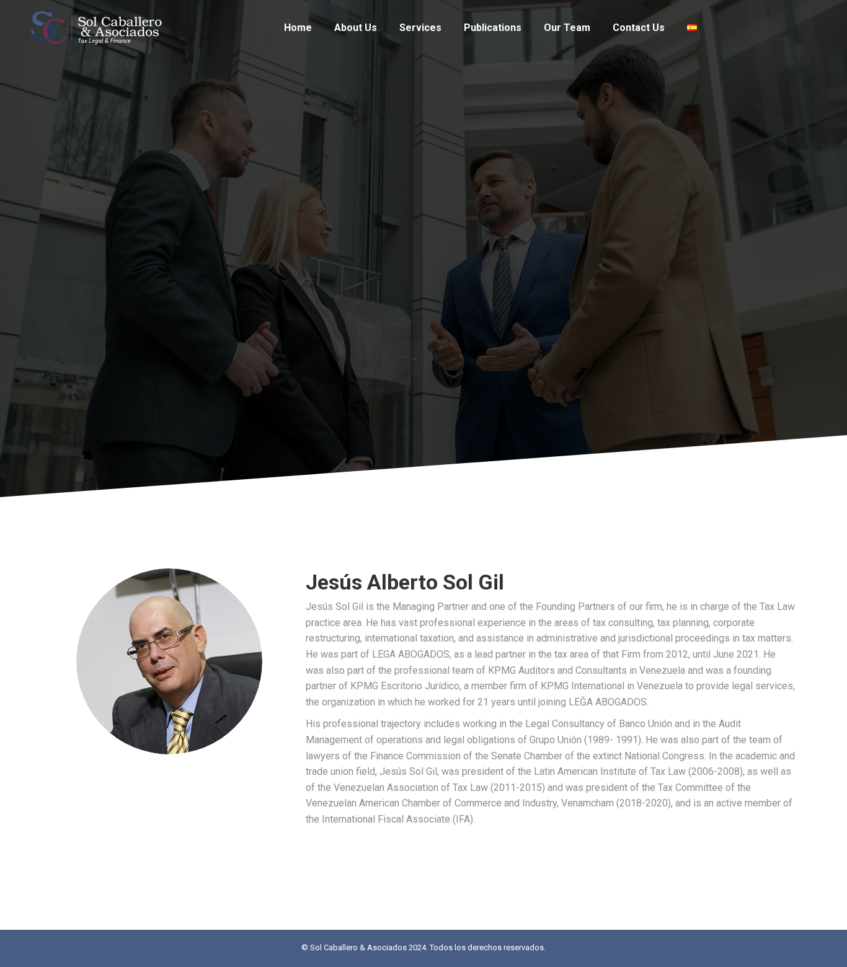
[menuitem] (298, 28)
